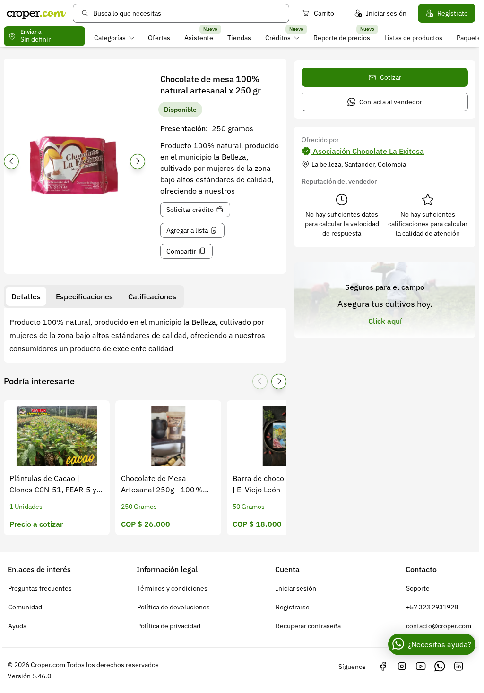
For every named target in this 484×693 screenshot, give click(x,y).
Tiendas (239, 38)
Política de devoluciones (173, 607)
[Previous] (11, 161)
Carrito (324, 13)
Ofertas (159, 38)
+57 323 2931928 (432, 607)
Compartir (181, 251)
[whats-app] (439, 666)
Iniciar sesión (386, 13)
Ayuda (17, 626)
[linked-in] (458, 666)
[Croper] (36, 13)
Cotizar (390, 77)
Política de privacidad (168, 626)
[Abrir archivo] (74, 164)
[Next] (137, 161)
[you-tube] (420, 666)
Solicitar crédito (190, 209)
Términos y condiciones (172, 588)
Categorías (110, 38)
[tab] (26, 296)
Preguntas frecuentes (40, 588)
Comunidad (25, 607)
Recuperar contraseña (308, 626)
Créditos (278, 38)
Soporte (418, 588)
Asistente (198, 38)
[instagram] (401, 666)
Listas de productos (413, 38)
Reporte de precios (341, 38)
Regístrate (452, 13)
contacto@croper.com (438, 626)
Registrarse (293, 607)
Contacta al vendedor (390, 102)
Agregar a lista (187, 230)
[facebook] (382, 666)
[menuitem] (114, 37)
